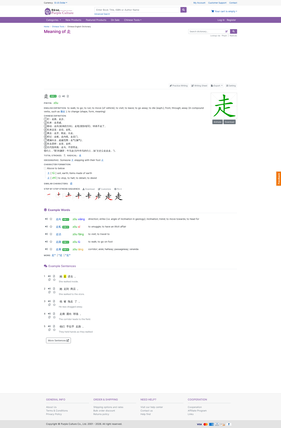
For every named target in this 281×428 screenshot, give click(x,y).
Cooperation (195, 407)
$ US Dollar (59, 2)
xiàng (81, 219)
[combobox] (137, 10)
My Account (199, 2)
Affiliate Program (197, 410)
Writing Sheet (200, 85)
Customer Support (217, 2)
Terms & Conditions (57, 410)
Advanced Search (102, 14)
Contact (233, 2)
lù (79, 241)
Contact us (146, 410)
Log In (221, 19)
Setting (232, 85)
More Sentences (57, 340)
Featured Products (96, 19)
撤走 (62, 111)
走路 (58, 241)
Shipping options (102, 407)
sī (79, 226)
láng (80, 249)
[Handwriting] (226, 31)
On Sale (115, 19)
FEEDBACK (278, 178)
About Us (51, 407)
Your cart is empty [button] (224, 11)
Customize (105, 189)
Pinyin (224, 36)
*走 (60, 255)
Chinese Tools (58, 26)
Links (190, 414)
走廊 (58, 249)
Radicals (233, 36)
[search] (183, 10)
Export (217, 85)
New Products (73, 19)
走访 (58, 234)
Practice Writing (180, 85)
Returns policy (101, 414)
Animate (217, 122)
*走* (67, 255)
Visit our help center (151, 407)
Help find (145, 414)
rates (120, 407)
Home (46, 26)
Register (231, 19)
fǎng (81, 234)
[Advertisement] (140, 60)
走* (54, 255)
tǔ (53, 173)
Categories (52, 19)
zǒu (56, 102)
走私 (58, 226)
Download (90, 189)
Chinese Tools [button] (132, 19)
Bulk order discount (104, 410)
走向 (58, 219)
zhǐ (54, 177)
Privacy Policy (54, 414)
